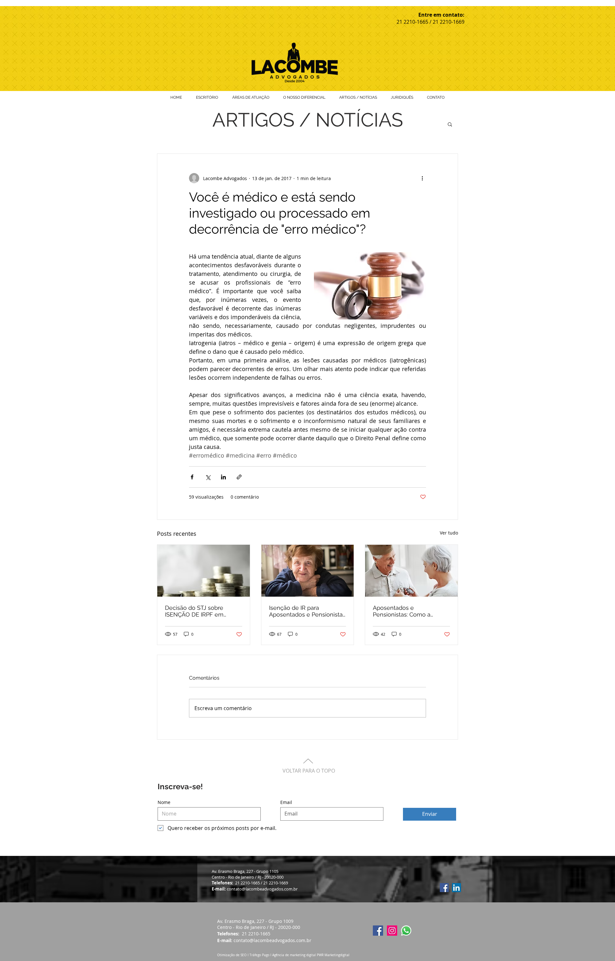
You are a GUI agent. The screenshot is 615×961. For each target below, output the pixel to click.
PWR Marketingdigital (333, 955)
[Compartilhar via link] (239, 477)
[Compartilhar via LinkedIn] (223, 477)
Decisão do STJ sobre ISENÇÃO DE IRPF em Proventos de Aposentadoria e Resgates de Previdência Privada (203, 611)
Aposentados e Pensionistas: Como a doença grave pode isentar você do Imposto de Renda (410, 611)
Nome (164, 802)
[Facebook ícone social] (378, 930)
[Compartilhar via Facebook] (192, 477)
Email (286, 802)
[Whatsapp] (406, 930)
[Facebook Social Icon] (444, 887)
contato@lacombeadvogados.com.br (264, 940)
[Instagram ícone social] (392, 930)
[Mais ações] (422, 178)
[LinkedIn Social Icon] (456, 887)
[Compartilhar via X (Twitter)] (208, 477)
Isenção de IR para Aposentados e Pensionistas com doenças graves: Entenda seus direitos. (307, 611)
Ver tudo (449, 533)
